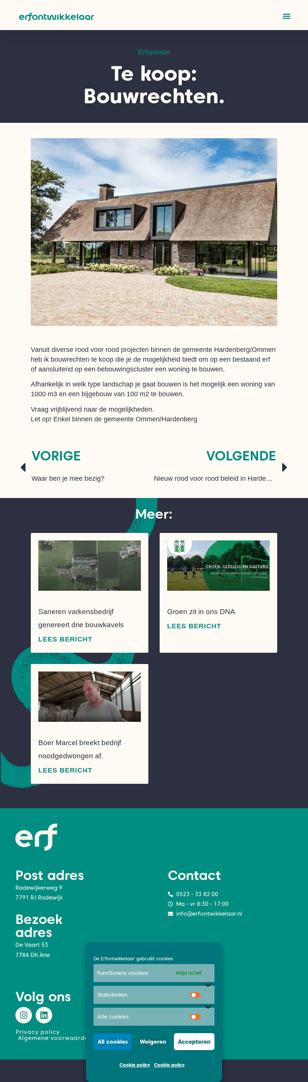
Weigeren (153, 1041)
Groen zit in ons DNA (201, 612)
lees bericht (65, 639)
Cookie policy (134, 1065)
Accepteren (194, 1041)
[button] (286, 16)
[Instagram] (23, 1015)
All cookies (113, 1041)
